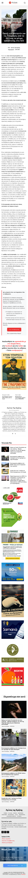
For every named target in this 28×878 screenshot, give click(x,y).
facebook (9, 346)
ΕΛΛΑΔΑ (14, 30)
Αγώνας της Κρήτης (15, 47)
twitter (20, 346)
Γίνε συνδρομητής (14, 329)
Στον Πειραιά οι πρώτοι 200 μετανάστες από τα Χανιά (7, 397)
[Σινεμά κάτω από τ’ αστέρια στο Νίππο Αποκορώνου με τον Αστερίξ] (5, 471)
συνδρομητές (17, 350)
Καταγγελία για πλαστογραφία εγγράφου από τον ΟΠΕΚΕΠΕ (20, 397)
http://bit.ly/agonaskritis (14, 410)
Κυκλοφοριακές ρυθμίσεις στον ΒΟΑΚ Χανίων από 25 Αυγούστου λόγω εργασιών (17, 465)
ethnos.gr (3, 287)
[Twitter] (15, 433)
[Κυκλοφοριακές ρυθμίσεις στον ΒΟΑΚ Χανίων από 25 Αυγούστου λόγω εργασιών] (5, 464)
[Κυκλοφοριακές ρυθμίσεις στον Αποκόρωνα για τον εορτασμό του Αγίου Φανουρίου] (5, 458)
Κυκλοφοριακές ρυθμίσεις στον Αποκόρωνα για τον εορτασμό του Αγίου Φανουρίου (17, 458)
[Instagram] (2, 832)
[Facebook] (12, 433)
